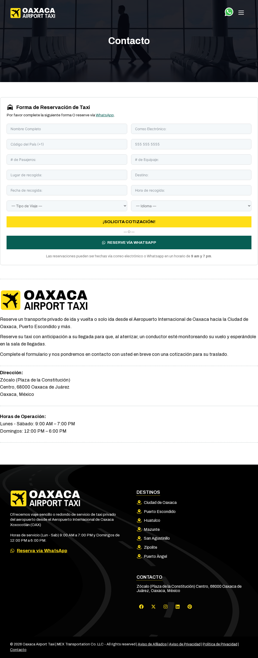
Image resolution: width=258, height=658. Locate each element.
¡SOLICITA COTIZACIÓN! (129, 221)
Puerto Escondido (160, 511)
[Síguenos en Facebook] (141, 606)
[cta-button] (229, 12)
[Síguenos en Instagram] (165, 606)
